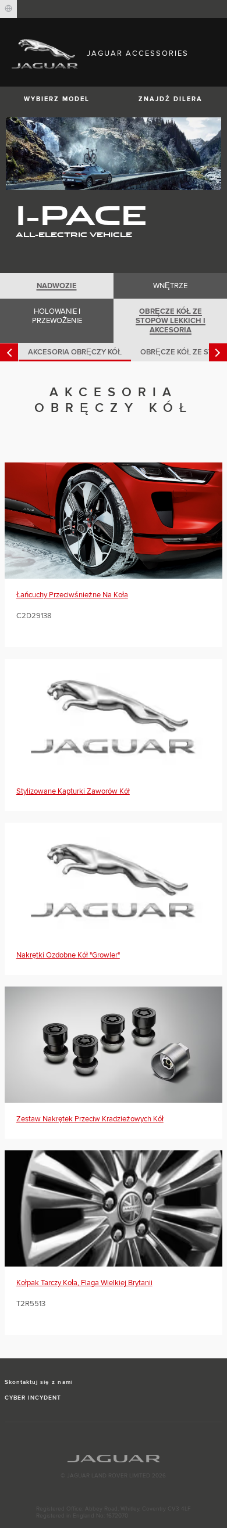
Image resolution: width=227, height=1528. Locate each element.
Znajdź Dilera (171, 99)
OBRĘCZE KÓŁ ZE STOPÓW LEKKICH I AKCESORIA (170, 321)
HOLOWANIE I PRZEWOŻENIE (57, 316)
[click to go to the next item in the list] (218, 352)
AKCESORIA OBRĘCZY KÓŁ (75, 352)
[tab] (57, 286)
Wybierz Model (57, 99)
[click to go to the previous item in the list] (9, 352)
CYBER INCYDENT (33, 1397)
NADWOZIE (57, 285)
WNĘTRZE (170, 285)
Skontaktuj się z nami (39, 1382)
